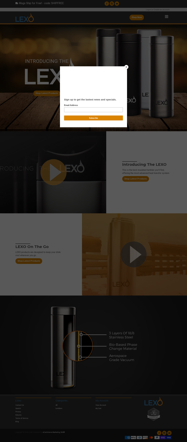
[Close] (126, 67)
